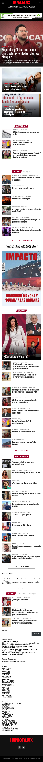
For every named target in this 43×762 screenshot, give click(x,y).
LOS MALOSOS (7, 715)
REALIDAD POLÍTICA (9, 724)
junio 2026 (6, 672)
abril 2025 (5, 694)
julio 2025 (5, 689)
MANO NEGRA (7, 716)
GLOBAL (5, 710)
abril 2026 (5, 675)
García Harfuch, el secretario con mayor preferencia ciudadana (17, 647)
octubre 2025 (7, 684)
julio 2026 (5, 670)
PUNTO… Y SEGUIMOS (10, 723)
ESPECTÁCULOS (8, 708)
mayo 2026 (6, 673)
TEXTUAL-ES (7, 727)
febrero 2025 (7, 697)
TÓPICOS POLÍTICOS (10, 729)
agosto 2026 (6, 668)
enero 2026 (6, 679)
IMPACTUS (6, 711)
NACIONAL (6, 718)
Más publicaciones (21, 566)
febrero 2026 (7, 678)
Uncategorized (7, 730)
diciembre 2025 (8, 681)
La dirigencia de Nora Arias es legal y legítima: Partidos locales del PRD (19, 650)
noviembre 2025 (8, 683)
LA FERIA (5, 713)
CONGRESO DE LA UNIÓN (11, 703)
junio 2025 (6, 691)
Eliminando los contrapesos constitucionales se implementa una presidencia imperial (20, 644)
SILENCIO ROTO (8, 726)
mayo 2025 (6, 692)
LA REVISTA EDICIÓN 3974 (21, 240)
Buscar (4, 631)
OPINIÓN (5, 719)
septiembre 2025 (8, 686)
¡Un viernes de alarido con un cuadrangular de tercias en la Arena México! (19, 653)
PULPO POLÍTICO (8, 721)
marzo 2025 (6, 695)
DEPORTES (6, 705)
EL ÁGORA (5, 707)
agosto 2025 (6, 687)
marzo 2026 (6, 676)
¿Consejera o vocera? (10, 641)
